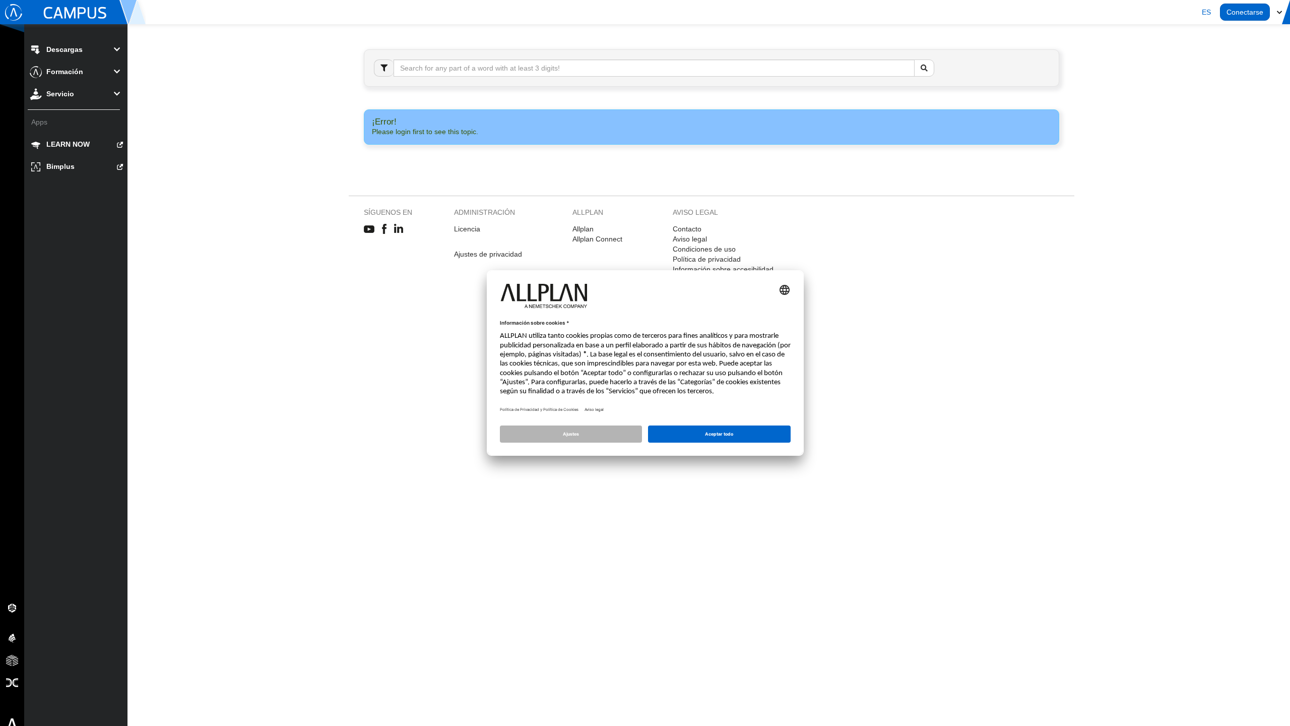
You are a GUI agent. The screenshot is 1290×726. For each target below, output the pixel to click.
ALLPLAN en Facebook (384, 229)
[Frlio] (12, 660)
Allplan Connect (597, 239)
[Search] (924, 68)
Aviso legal (690, 239)
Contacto (687, 229)
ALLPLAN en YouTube (369, 229)
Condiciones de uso (704, 249)
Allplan (583, 229)
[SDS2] (12, 607)
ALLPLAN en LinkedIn (399, 229)
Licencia (467, 229)
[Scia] (12, 638)
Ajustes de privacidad (488, 254)
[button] (1206, 12)
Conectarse (1245, 12)
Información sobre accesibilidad (723, 269)
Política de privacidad (707, 259)
